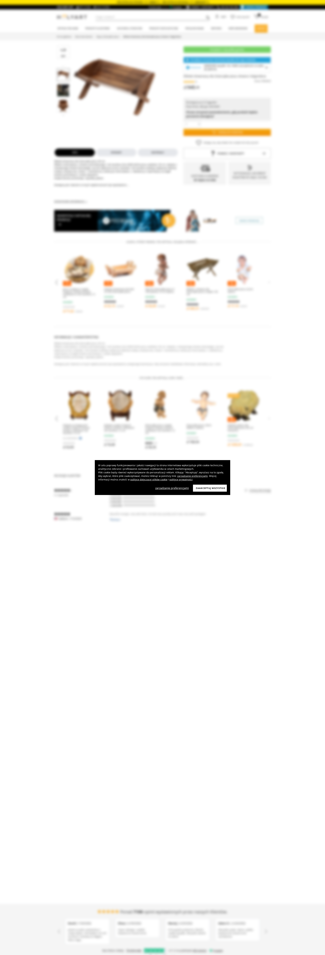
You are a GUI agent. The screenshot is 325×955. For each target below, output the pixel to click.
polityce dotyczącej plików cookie (148, 479)
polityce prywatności (181, 479)
